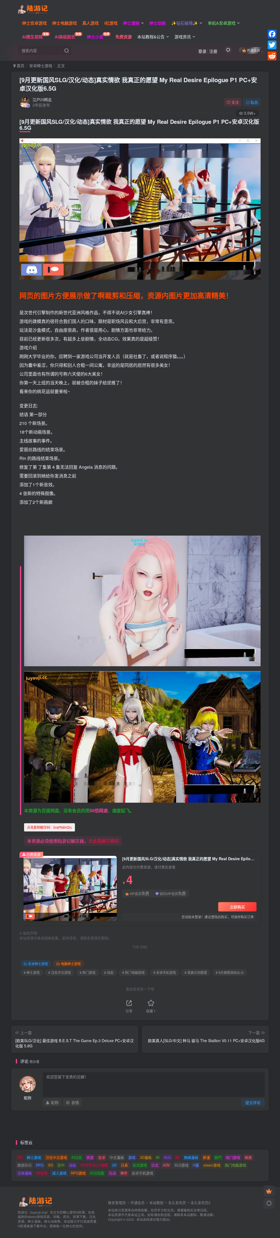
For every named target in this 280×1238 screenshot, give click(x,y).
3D (177, 1157)
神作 (123, 1173)
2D (114, 1165)
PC (20, 1157)
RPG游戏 (78, 1173)
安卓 (101, 1157)
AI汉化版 (97, 1173)
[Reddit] (272, 55)
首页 (20, 65)
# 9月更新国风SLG (229, 972)
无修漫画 (25, 1173)
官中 (61, 1165)
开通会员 (253, 50)
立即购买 (237, 907)
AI (157, 1157)
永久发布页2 (200, 1202)
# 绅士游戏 (32, 972)
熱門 (217, 1157)
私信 (254, 102)
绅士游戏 (34, 1157)
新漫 (206, 1157)
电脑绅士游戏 (71, 963)
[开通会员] (269, 1190)
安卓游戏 (140, 1165)
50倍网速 (99, 810)
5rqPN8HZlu (49, 827)
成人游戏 (59, 1173)
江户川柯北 (42, 99)
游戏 (131, 1157)
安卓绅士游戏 (40, 65)
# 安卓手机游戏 (164, 972)
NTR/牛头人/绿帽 (94, 1165)
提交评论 (253, 1102)
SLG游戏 (181, 1165)
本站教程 (156, 1202)
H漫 (196, 1165)
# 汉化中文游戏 (59, 972)
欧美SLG (24, 1165)
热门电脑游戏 (235, 1165)
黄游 (90, 1157)
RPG (39, 1165)
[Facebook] (272, 33)
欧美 (248, 1157)
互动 (112, 1173)
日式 (154, 1165)
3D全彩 (42, 1173)
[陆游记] (32, 8)
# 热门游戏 (87, 972)
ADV (166, 1165)
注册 (213, 51)
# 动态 (108, 972)
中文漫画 (117, 1157)
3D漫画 (145, 1157)
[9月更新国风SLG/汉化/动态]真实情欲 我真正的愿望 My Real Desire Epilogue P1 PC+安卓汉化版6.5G (138, 84)
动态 (72, 1165)
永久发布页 (177, 1202)
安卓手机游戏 (142, 1173)
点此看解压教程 (103, 841)
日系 (124, 1165)
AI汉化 (76, 1157)
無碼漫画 (191, 1157)
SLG (167, 1157)
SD (50, 1165)
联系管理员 (117, 1202)
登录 (202, 51)
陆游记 (151, 1219)
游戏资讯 (182, 36)
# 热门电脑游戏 (133, 972)
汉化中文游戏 (56, 1157)
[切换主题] (269, 1203)
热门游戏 (233, 1157)
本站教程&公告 (151, 36)
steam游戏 (211, 1165)
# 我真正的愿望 (196, 972)
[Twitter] (272, 44)
